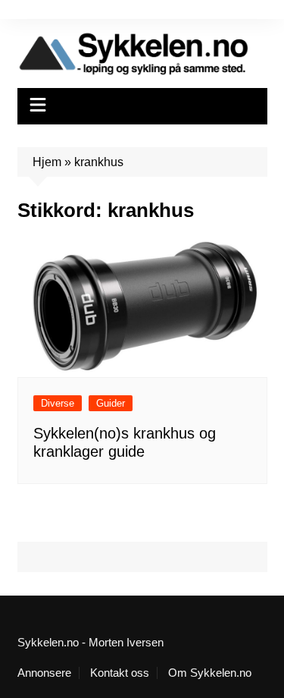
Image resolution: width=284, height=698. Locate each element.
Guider (110, 403)
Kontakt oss (119, 673)
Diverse (57, 403)
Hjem (47, 162)
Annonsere (44, 673)
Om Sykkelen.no (209, 673)
